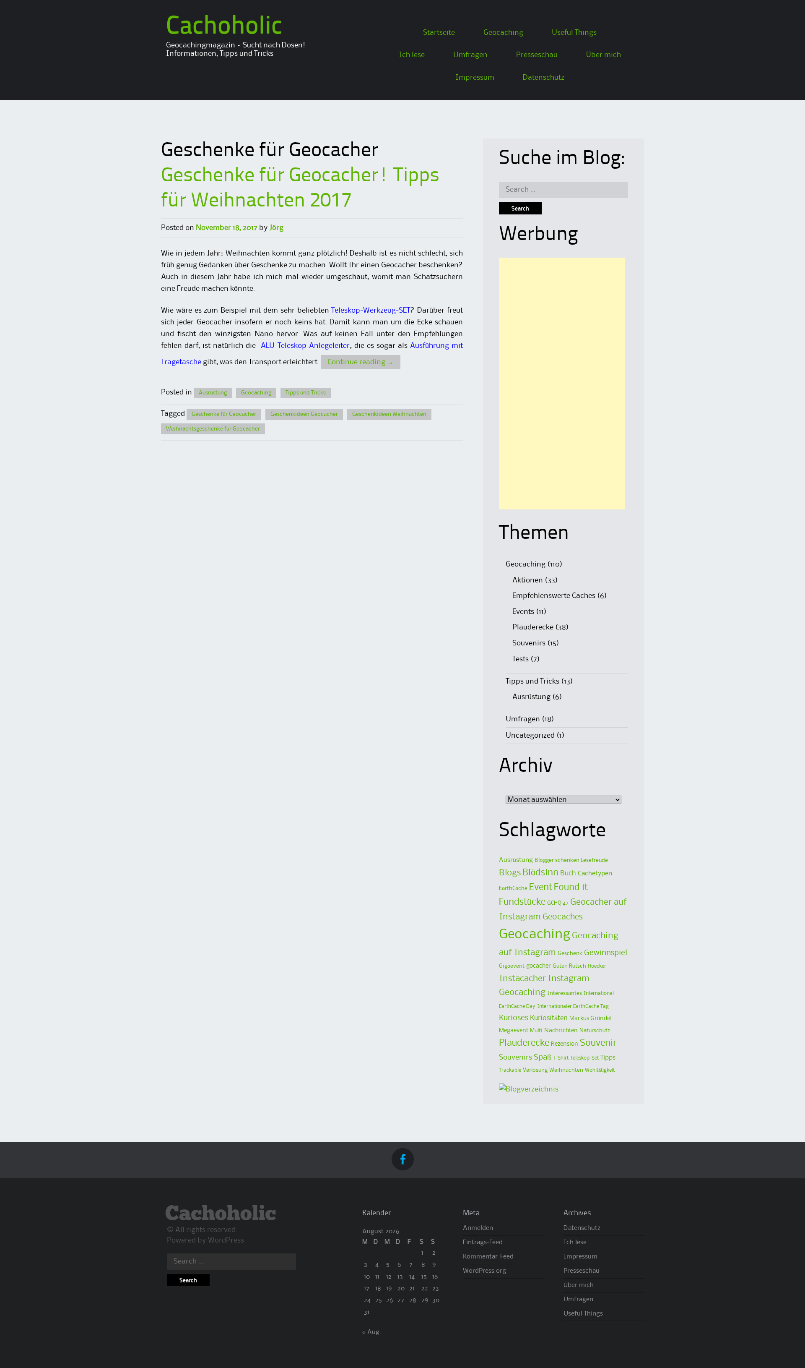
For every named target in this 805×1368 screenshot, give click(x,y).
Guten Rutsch (569, 966)
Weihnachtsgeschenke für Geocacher (213, 428)
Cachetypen (595, 874)
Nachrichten (561, 1031)
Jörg (276, 228)
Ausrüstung (213, 392)
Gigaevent (512, 966)
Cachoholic (224, 27)
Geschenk (570, 953)
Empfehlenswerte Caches (553, 596)
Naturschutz (594, 1030)
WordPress (226, 1240)
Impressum (474, 77)
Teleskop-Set (584, 1058)
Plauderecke (532, 627)
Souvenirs (528, 643)
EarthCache (513, 888)
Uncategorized (530, 735)
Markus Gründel (590, 1018)
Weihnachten (566, 1070)
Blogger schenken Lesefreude (571, 860)
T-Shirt (561, 1058)
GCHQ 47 (558, 903)
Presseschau (537, 55)
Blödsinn (540, 873)
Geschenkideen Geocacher (304, 414)
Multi (536, 1030)
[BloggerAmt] (528, 1089)
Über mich (603, 55)
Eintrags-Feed (483, 1242)
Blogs (510, 873)
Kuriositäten (549, 1018)
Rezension (564, 1044)
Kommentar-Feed (488, 1257)
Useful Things (574, 32)
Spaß (542, 1057)
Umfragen (470, 55)
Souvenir (598, 1043)
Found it (571, 887)
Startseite (439, 32)
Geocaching (503, 32)
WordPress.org (484, 1271)
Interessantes (564, 993)
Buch (568, 873)
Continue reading (360, 362)
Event (540, 887)
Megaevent (513, 1031)
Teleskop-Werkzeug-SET (370, 310)
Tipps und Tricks (306, 392)
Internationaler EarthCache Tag (573, 1006)
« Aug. (371, 1332)
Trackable (510, 1070)
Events (523, 611)
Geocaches (563, 917)
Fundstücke (522, 902)
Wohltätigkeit (600, 1070)
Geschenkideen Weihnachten (389, 414)
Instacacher (522, 978)
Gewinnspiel (605, 953)
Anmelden (478, 1228)
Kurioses (513, 1017)
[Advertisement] (562, 383)
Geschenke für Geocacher (224, 414)
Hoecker (597, 966)
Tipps (607, 1058)
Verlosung (535, 1070)
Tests (520, 659)
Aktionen (527, 580)
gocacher (538, 966)
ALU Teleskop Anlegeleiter (305, 345)
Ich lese (412, 55)
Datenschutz (543, 77)
